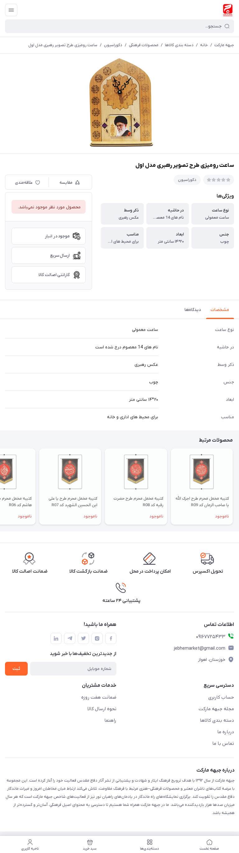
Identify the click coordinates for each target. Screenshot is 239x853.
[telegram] (69, 638)
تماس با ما (223, 743)
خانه (204, 45)
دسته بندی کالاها (179, 45)
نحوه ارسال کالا (101, 709)
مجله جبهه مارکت (216, 709)
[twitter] (83, 638)
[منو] (11, 10)
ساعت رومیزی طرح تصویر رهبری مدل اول (62, 45)
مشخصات (220, 310)
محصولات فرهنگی (143, 45)
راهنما (110, 720)
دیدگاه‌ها (193, 310)
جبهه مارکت (224, 45)
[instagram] (97, 638)
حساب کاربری (221, 697)
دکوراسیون (113, 45)
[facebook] (110, 638)
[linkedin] (56, 638)
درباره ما (225, 732)
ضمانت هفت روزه (98, 697)
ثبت (16, 669)
